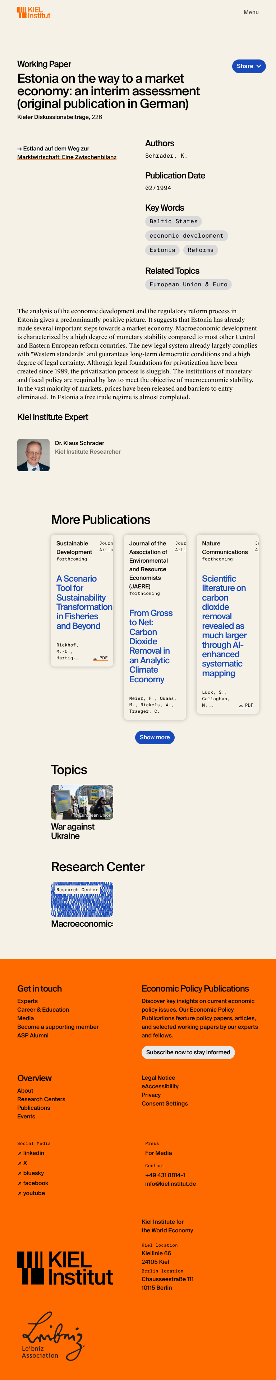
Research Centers (41, 1099)
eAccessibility (160, 1086)
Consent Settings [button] (165, 1103)
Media (25, 1018)
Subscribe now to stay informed (188, 1052)
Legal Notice (158, 1077)
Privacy (151, 1095)
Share (245, 66)
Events (26, 1116)
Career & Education (43, 1009)
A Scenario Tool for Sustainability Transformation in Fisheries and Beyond (84, 602)
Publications (33, 1108)
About (25, 1090)
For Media (158, 1153)
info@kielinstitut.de (170, 1184)
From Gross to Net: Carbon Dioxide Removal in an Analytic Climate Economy (150, 646)
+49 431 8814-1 (165, 1175)
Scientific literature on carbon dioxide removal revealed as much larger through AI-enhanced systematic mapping (224, 626)
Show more (155, 737)
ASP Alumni (33, 1035)
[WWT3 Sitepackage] (44, 12)
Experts (27, 1001)
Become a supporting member (58, 1027)
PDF (103, 658)
